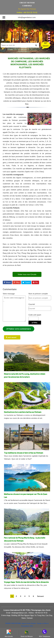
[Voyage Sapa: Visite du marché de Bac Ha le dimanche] (27, 566)
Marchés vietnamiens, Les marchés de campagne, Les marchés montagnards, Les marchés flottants (29, 63)
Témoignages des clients (40, 610)
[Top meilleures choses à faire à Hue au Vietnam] (26, 437)
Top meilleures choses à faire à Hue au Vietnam (23, 453)
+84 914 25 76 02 (30, 12)
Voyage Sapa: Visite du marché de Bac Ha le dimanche (26, 582)
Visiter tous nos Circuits (27, 274)
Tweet (27, 282)
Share (8, 282)
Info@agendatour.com (27, 17)
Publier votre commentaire (19, 329)
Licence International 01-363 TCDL (17, 610)
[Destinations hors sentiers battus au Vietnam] (27, 396)
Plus (18, 282)
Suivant (40, 596)
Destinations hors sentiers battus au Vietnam (22, 412)
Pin (36, 282)
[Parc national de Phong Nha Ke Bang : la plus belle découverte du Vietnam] (26, 522)
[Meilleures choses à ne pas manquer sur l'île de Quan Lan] (27, 478)
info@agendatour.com (19, 613)
